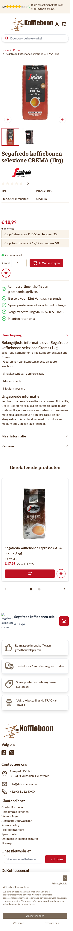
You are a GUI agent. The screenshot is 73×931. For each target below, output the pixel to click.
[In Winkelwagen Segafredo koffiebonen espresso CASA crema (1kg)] (30, 573)
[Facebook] (3, 753)
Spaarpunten (9, 834)
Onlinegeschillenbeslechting (19, 838)
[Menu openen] (3, 24)
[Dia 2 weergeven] (39, 589)
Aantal (5, 263)
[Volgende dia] (64, 589)
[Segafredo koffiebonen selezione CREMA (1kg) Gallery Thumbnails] (19, 137)
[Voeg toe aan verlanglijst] (5, 273)
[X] (11, 753)
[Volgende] (62, 119)
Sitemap (6, 843)
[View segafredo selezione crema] (10, 137)
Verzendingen (10, 816)
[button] (21, 172)
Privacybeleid (59, 883)
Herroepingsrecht (12, 829)
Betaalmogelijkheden (15, 811)
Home (5, 50)
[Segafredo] (21, 172)
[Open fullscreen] (35, 92)
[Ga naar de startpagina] (31, 24)
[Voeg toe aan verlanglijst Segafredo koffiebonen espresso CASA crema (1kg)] (61, 573)
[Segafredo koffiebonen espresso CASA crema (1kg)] (35, 511)
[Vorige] (7, 119)
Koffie (16, 50)
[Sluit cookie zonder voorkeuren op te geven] (65, 878)
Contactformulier (12, 807)
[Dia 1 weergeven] (31, 589)
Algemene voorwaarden (16, 820)
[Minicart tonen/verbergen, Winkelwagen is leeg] (63, 24)
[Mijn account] (57, 24)
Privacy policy (10, 825)
